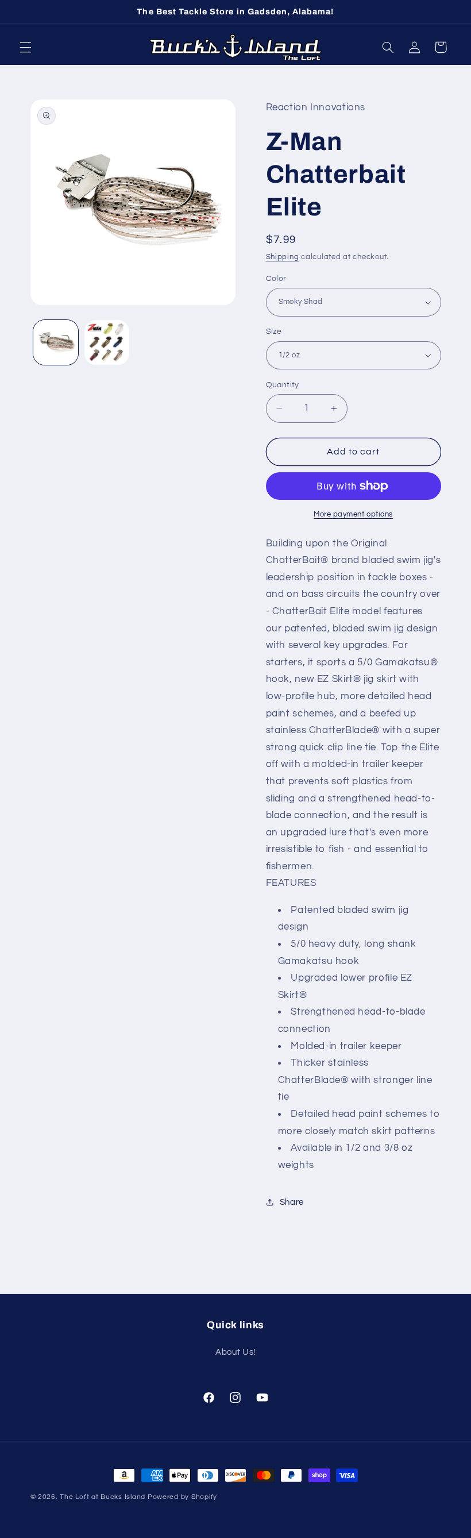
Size (274, 331)
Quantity (282, 385)
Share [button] (292, 1202)
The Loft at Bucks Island (102, 1497)
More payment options (353, 514)
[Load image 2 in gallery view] (106, 342)
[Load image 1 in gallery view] (55, 342)
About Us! (235, 1352)
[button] (25, 47)
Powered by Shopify (182, 1497)
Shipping (282, 257)
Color (276, 279)
